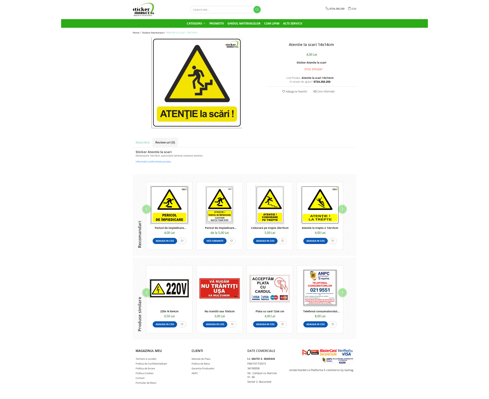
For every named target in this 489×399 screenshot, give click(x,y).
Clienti (197, 351)
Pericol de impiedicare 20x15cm (219, 228)
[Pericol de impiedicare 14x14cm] (169, 205)
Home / (137, 32)
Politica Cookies (144, 373)
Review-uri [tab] (165, 142)
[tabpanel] (197, 82)
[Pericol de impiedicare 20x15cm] (219, 205)
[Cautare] (257, 9)
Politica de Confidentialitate (151, 363)
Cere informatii (325, 91)
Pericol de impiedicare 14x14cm (169, 228)
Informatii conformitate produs (153, 161)
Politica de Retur (201, 363)
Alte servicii (292, 23)
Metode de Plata (201, 359)
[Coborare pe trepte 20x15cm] (270, 205)
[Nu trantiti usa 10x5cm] (219, 288)
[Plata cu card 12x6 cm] (270, 288)
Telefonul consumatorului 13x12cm (320, 311)
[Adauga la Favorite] (182, 241)
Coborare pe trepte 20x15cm (270, 228)
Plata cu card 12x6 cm (270, 311)
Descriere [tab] (143, 142)
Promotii (216, 23)
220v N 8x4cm (169, 311)
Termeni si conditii (146, 359)
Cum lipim (271, 23)
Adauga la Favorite (296, 91)
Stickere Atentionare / (154, 32)
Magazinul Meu (149, 351)
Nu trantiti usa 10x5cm (220, 311)
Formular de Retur (146, 382)
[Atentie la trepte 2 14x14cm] (320, 205)
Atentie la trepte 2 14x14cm (320, 228)
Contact (140, 378)
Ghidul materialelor (244, 23)
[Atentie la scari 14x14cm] (197, 82)
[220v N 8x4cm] (169, 288)
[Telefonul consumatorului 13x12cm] (320, 288)
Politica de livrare (145, 368)
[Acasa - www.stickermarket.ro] (152, 9)
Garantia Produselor (203, 368)
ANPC (195, 373)
